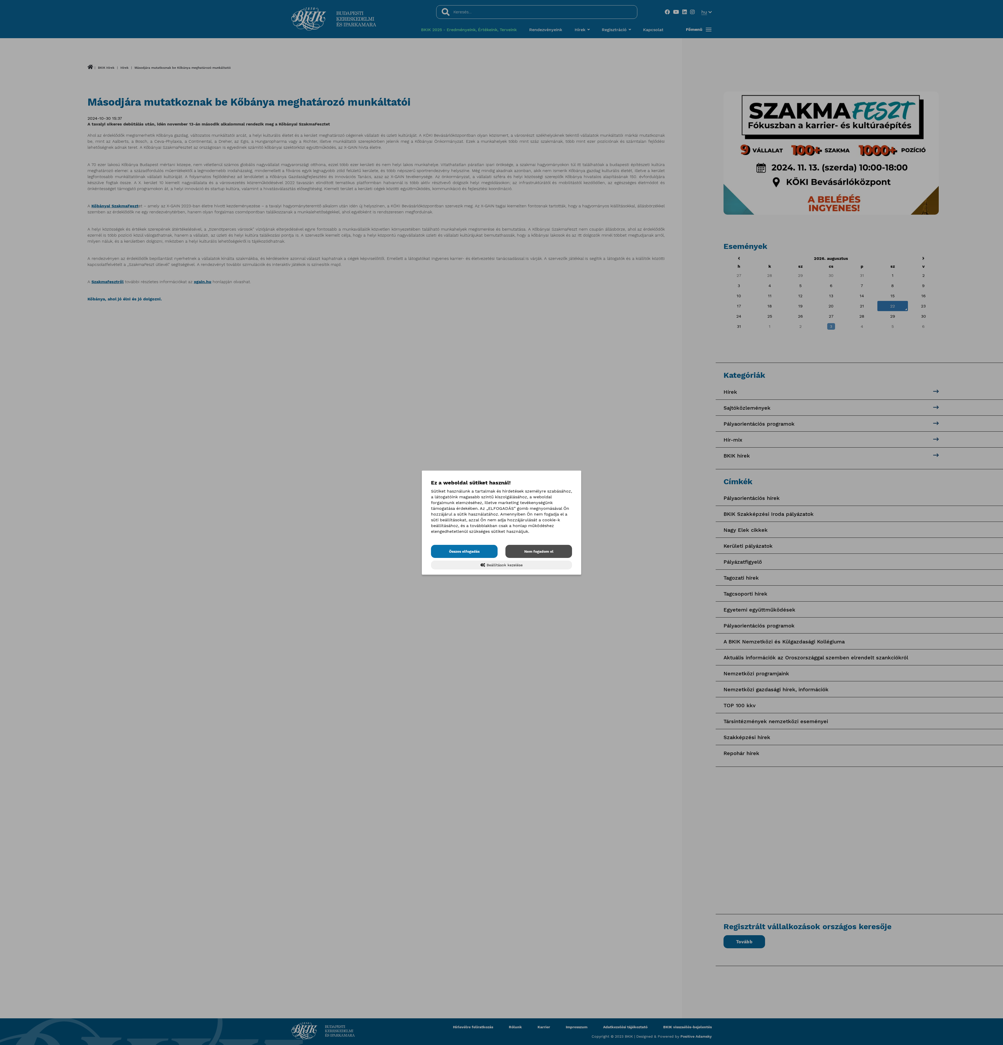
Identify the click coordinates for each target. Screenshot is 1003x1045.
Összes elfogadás (464, 551)
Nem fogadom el (538, 551)
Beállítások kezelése (504, 565)
